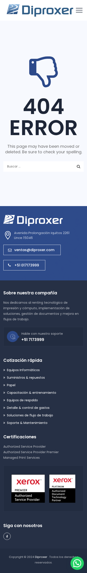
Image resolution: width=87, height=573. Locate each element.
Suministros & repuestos (26, 377)
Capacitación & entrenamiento (31, 392)
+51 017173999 (26, 265)
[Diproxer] (40, 10)
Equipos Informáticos (23, 370)
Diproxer (41, 557)
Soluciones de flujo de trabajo (30, 415)
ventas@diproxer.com (34, 249)
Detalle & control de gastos (28, 408)
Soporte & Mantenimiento (27, 423)
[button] (77, 563)
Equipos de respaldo (22, 400)
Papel (11, 385)
